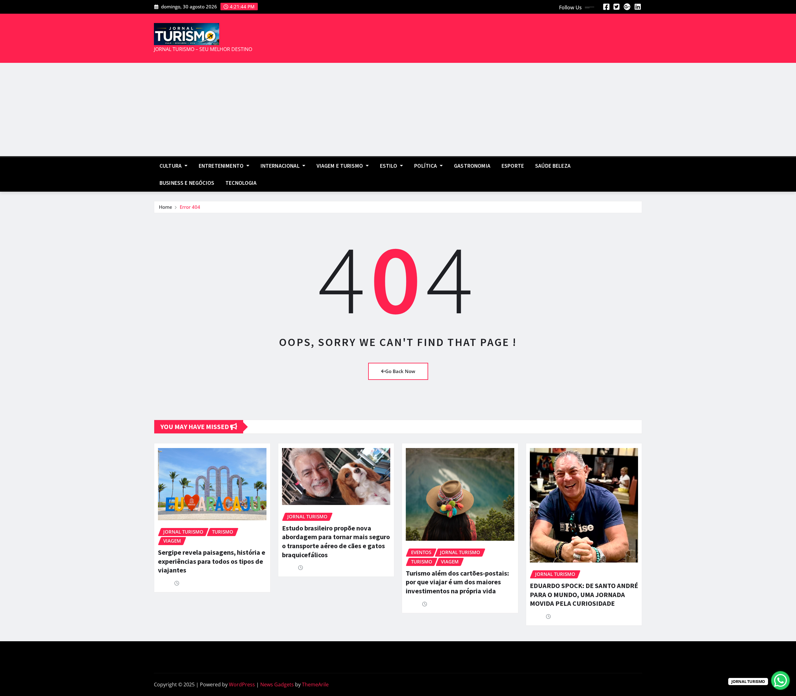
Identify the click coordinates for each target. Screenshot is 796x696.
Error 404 (190, 207)
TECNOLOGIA (241, 183)
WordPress (242, 684)
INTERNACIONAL (281, 165)
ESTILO (389, 165)
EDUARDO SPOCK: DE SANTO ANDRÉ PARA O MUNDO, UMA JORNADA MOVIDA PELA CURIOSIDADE (584, 594)
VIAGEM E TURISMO (340, 165)
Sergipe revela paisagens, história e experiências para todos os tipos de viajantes (211, 561)
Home (165, 207)
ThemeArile (315, 684)
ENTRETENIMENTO (222, 165)
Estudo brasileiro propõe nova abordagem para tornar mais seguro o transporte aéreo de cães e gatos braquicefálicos (336, 541)
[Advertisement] (398, 109)
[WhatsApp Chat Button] (780, 680)
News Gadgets (277, 684)
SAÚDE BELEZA (553, 165)
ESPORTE (513, 165)
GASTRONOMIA (472, 165)
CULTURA (171, 165)
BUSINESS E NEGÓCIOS (187, 183)
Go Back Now (400, 371)
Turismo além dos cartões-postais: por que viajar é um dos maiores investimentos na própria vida (457, 582)
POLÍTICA (426, 165)
